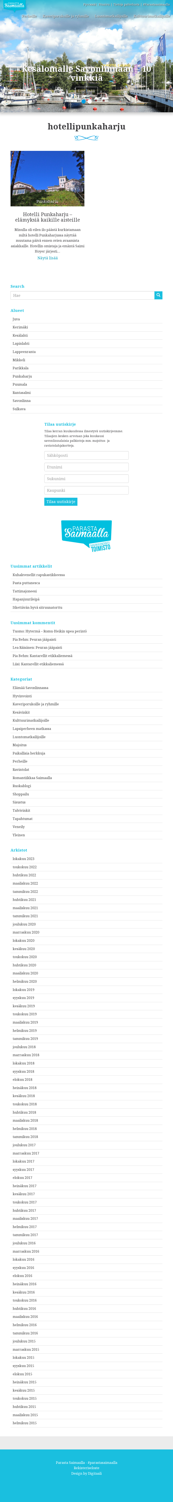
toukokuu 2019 (25, 1014)
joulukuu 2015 (24, 1341)
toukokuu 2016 (25, 1300)
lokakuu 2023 (23, 858)
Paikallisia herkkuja (29, 753)
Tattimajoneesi (25, 591)
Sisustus (19, 802)
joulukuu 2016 (24, 1243)
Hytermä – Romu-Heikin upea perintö (56, 631)
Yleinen (19, 835)
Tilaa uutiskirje (60, 501)
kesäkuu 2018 (24, 1096)
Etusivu (104, 4)
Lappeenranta (24, 351)
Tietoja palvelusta (126, 4)
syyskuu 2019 (23, 997)
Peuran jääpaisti (43, 639)
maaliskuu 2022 (25, 883)
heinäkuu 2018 (24, 1087)
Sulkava (19, 409)
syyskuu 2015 (23, 1365)
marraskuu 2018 (26, 1055)
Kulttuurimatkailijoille (152, 16)
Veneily (19, 826)
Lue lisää (86, 90)
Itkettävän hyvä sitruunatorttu (37, 607)
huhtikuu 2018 (24, 1112)
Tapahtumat (22, 818)
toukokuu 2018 (25, 1104)
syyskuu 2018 (23, 1071)
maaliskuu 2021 (25, 908)
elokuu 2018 (22, 1079)
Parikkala (20, 368)
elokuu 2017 (22, 1177)
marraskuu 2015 (26, 1349)
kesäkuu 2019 (24, 1006)
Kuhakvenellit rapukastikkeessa (39, 574)
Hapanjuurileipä (26, 599)
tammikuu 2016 (25, 1333)
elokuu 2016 (22, 1275)
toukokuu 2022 (25, 867)
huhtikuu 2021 (24, 899)
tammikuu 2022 (25, 891)
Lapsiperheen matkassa (32, 728)
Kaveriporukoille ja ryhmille (66, 16)
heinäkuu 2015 (24, 1382)
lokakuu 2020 (23, 940)
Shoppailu (21, 794)
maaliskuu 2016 (25, 1316)
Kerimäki (20, 327)
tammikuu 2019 (25, 1038)
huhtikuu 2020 (24, 965)
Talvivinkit (21, 810)
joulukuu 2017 (24, 1145)
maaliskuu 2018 (25, 1120)
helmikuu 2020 (25, 981)
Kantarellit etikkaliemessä (51, 655)
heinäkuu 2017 (24, 1186)
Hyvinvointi (22, 696)
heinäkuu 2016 (24, 1284)
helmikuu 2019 (25, 1030)
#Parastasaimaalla (156, 4)
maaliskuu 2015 (25, 1415)
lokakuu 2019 (23, 989)
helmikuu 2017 (25, 1226)
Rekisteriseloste (86, 1468)
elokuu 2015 (22, 1374)
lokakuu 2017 (23, 1161)
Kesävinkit (21, 712)
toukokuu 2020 (25, 957)
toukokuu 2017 (25, 1202)
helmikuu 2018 (25, 1128)
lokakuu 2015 (23, 1357)
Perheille (29, 16)
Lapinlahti (21, 343)
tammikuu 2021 (25, 916)
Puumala (20, 384)
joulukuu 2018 (24, 1047)
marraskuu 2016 (26, 1251)
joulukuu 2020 (24, 924)
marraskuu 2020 (26, 932)
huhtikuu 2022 (24, 875)
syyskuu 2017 (23, 1169)
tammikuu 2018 (25, 1136)
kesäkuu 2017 (24, 1194)
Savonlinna (22, 400)
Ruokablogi (22, 786)
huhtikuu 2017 (24, 1210)
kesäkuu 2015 (24, 1390)
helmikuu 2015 (25, 1423)
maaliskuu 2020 (25, 973)
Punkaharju (22, 376)
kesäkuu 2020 (24, 948)
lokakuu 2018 (23, 1063)
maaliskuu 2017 (25, 1218)
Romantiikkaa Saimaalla (32, 777)
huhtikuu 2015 (24, 1406)
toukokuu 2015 (25, 1398)
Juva (16, 319)
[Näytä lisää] (47, 202)
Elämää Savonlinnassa (30, 687)
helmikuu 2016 (25, 1325)
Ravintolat (21, 769)
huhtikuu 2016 (24, 1308)
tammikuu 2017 (25, 1234)
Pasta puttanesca (26, 583)
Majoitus (20, 745)
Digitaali (95, 1473)
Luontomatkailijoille (111, 16)
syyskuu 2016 (23, 1267)
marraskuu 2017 (26, 1153)
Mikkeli (19, 360)
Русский (89, 4)
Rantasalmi (22, 392)
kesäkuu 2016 (24, 1292)
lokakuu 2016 (23, 1259)
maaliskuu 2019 (25, 1022)
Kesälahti (20, 335)
